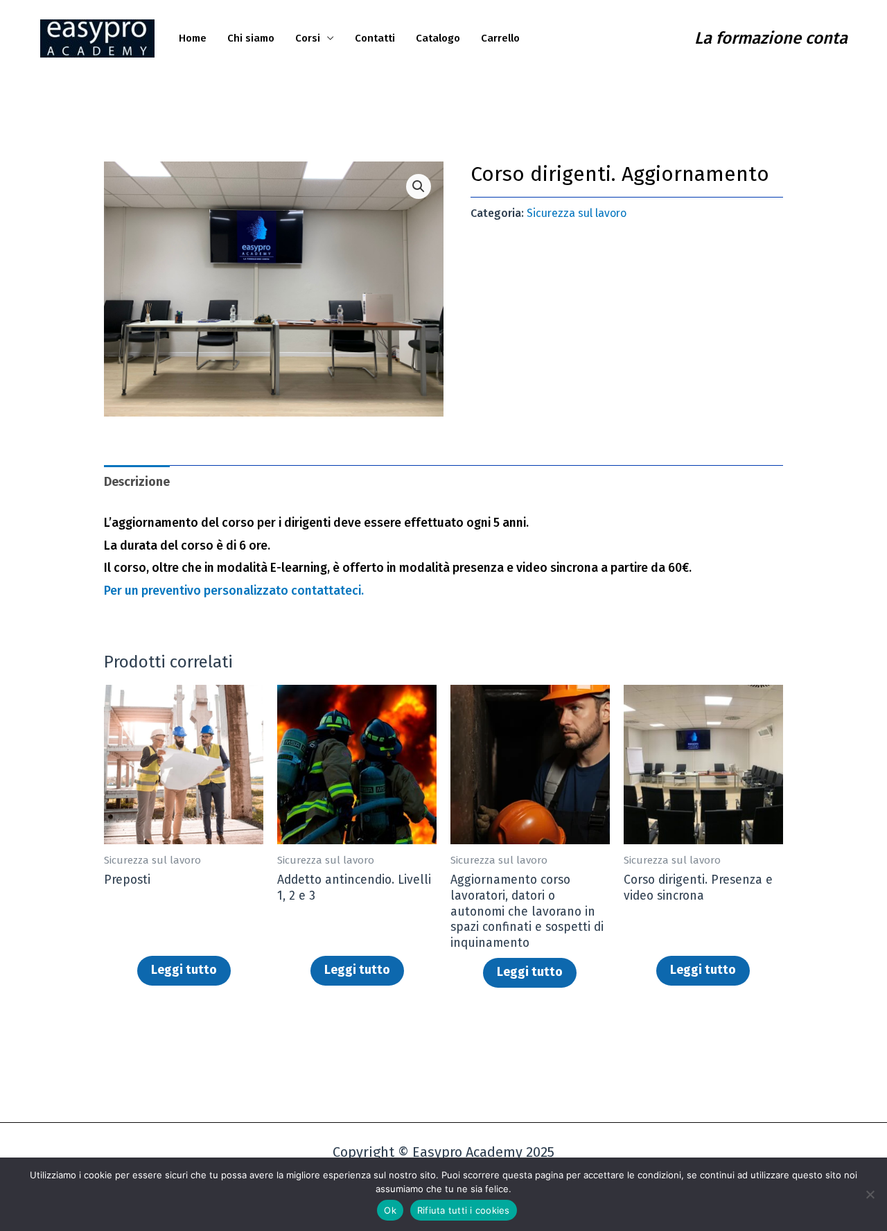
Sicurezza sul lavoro (576, 213)
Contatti (375, 38)
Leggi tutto (184, 970)
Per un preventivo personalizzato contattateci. (234, 591)
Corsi (307, 38)
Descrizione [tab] (137, 482)
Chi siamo (250, 38)
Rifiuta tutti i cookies (463, 1210)
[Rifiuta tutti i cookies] (870, 1194)
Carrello (500, 38)
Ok (390, 1210)
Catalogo (438, 38)
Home (193, 38)
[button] (418, 186)
